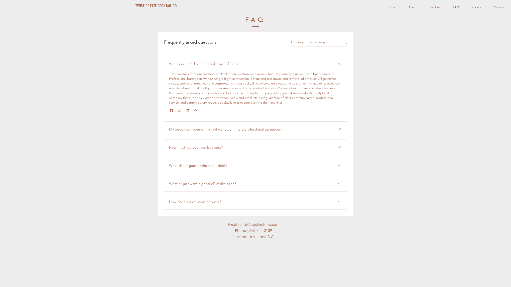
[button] (171, 110)
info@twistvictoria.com (259, 224)
